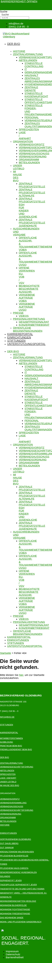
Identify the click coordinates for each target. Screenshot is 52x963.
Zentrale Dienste (31, 89)
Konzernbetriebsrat (34, 324)
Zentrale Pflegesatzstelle (32, 185)
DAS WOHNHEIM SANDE (11, 917)
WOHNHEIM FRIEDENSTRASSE (15, 913)
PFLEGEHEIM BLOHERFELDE (14, 856)
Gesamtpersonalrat (34, 321)
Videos (24, 315)
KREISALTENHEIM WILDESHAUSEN (17, 852)
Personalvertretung (29, 318)
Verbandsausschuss (34, 153)
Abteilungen (28, 60)
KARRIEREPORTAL (9, 732)
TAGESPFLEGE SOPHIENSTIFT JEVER (18, 885)
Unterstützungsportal (26, 344)
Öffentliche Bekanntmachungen (27, 329)
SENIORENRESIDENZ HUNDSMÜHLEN (18, 872)
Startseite (5, 653)
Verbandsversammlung (13, 803)
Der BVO (13, 43)
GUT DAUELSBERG (9, 843)
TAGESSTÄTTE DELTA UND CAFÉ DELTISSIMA (22, 889)
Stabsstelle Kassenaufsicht (36, 95)
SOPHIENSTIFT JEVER (11, 880)
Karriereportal (20, 334)
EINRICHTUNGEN (8, 833)
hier (21, 675)
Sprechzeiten (29, 129)
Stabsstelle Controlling (34, 65)
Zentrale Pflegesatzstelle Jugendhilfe (32, 222)
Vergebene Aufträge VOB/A (27, 297)
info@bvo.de (7, 717)
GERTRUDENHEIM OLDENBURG (15, 839)
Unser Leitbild (18, 167)
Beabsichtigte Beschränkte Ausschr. (29, 288)
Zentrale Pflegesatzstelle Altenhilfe (32, 192)
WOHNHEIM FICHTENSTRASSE (15, 909)
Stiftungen (16, 340)
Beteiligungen (29, 162)
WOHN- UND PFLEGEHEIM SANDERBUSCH (20, 922)
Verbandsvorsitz (31, 144)
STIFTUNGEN (6, 725)
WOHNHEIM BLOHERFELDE (13, 905)
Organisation (23, 141)
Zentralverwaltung (28, 54)
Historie (19, 51)
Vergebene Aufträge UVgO (27, 306)
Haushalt (31, 75)
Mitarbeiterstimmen (11, 738)
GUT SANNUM (7, 847)
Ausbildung (6, 742)
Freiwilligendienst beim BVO (16, 749)
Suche (3, 11)
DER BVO (4, 757)
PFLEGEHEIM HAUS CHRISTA (14, 868)
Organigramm (29, 159)
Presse (18, 312)
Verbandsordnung (33, 156)
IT (26, 69)
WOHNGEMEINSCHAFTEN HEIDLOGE (18, 901)
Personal (32, 117)
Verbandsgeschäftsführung (16, 767)
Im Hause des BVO (17, 176)
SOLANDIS (5, 876)
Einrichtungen (19, 337)
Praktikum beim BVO (11, 746)
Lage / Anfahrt (8, 778)
